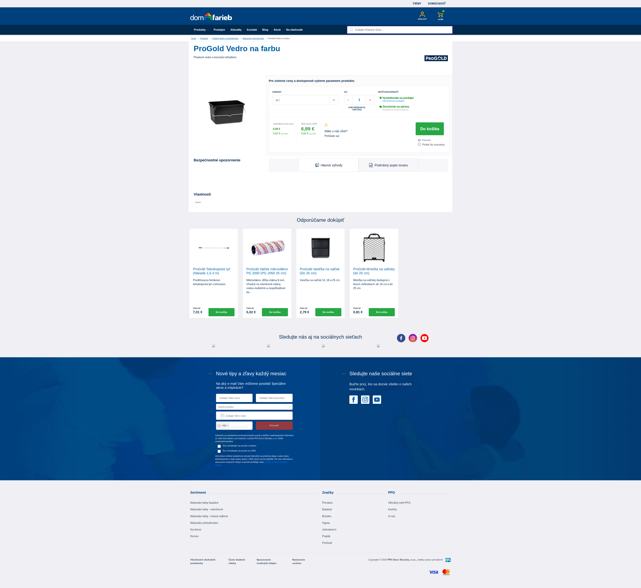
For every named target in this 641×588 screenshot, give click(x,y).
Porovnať (426, 140)
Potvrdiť (274, 425)
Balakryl (327, 509)
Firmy (417, 3)
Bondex (326, 516)
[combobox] (400, 30)
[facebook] (353, 399)
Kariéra (392, 509)
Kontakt (252, 29)
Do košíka (429, 129)
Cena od (196, 308)
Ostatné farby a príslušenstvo (225, 38)
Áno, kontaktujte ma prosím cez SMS (239, 451)
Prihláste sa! (332, 136)
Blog (265, 29)
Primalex (327, 502)
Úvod (193, 38)
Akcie (277, 29)
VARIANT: (277, 92)
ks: (346, 92)
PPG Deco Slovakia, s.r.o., (402, 559)
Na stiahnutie (294, 29)
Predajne (219, 29)
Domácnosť (437, 3)
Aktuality (236, 29)
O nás (391, 516)
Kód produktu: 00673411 (357, 109)
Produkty (200, 29)
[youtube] (377, 399)
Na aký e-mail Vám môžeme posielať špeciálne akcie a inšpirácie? (251, 385)
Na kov (194, 536)
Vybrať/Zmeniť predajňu (393, 101)
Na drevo (195, 529)
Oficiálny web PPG (399, 502)
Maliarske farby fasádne (204, 502)
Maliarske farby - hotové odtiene (209, 516)
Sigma (326, 522)
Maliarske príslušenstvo (253, 38)
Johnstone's (329, 529)
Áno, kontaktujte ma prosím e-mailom (239, 446)
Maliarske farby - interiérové (206, 509)
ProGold (327, 542)
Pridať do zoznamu (433, 144)
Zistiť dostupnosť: (388, 92)
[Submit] (351, 30)
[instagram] (365, 399)
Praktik (326, 536)
